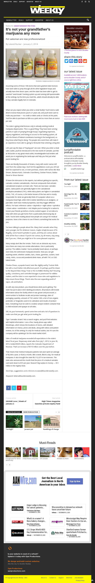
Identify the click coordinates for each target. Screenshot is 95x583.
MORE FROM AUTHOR (31, 412)
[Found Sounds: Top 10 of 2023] (84, 206)
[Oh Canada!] (47, 452)
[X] (89, 1)
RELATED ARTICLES (14, 412)
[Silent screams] (81, 452)
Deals (15, 1)
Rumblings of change (51, 429)
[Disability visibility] (84, 226)
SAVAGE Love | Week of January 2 (16, 402)
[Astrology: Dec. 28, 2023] (84, 196)
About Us (38, 1)
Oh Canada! (44, 459)
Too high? (9, 429)
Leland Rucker (15, 44)
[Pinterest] (19, 388)
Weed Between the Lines (24, 25)
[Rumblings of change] (51, 421)
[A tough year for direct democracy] (13, 452)
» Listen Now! (76, 166)
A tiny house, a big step (30, 459)
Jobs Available (79, 577)
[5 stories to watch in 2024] (84, 216)
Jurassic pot (29, 429)
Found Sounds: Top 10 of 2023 (71, 205)
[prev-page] (56, 412)
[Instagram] (85, 1)
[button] (87, 20)
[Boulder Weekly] (47, 10)
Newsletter (8, 1)
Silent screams (79, 459)
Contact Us (52, 577)
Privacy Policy (80, 580)
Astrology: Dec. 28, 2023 (70, 195)
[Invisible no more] (64, 452)
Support (22, 1)
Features (9, 25)
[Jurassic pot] (33, 421)
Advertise (30, 1)
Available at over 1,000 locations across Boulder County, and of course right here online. (75, 77)
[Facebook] (82, 1)
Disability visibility (70, 224)
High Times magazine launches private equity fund (47, 402)
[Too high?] (14, 421)
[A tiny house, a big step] (30, 452)
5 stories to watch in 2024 (71, 215)
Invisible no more (62, 459)
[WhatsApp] (24, 388)
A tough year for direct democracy (13, 459)
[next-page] (59, 412)
